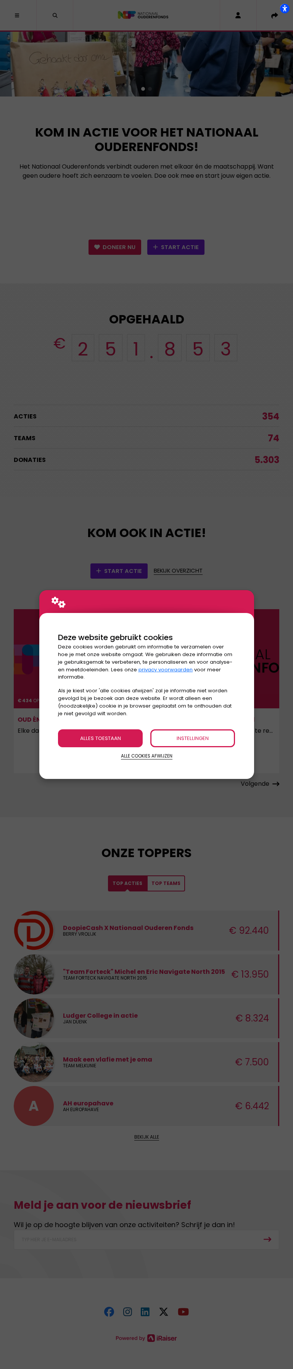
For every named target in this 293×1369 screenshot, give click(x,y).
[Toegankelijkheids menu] (284, 8)
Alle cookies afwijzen (146, 756)
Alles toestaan (100, 738)
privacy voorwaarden (165, 669)
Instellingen (193, 738)
